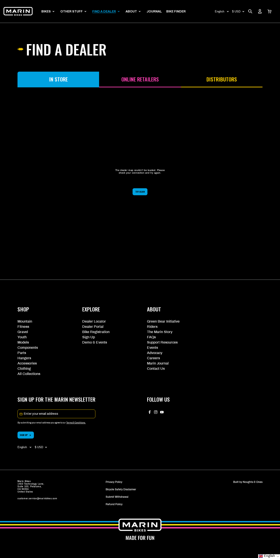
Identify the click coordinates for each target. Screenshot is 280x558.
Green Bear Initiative (163, 321)
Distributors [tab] (221, 79)
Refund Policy (114, 504)
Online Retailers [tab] (140, 79)
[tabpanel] (140, 182)
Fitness (23, 326)
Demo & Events (94, 342)
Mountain (25, 321)
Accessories (27, 363)
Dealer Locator (94, 321)
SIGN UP (24, 435)
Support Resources (162, 342)
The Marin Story (159, 332)
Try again (140, 191)
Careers (153, 358)
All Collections (29, 374)
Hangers (24, 358)
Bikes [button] (46, 11)
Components (28, 347)
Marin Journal (158, 363)
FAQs (151, 337)
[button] (269, 11)
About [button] (131, 11)
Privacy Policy (114, 482)
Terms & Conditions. (76, 423)
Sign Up (88, 337)
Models (23, 342)
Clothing (24, 368)
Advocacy (154, 353)
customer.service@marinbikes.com (37, 498)
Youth (22, 337)
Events (152, 347)
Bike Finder (176, 11)
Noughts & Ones (252, 482)
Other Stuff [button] (71, 11)
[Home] (18, 11)
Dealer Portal (92, 326)
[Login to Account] (259, 11)
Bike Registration (96, 332)
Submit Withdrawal (117, 496)
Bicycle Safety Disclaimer (121, 489)
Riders (152, 326)
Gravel (23, 332)
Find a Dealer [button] (104, 11)
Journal (154, 11)
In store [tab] (58, 79)
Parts (22, 353)
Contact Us (156, 368)
